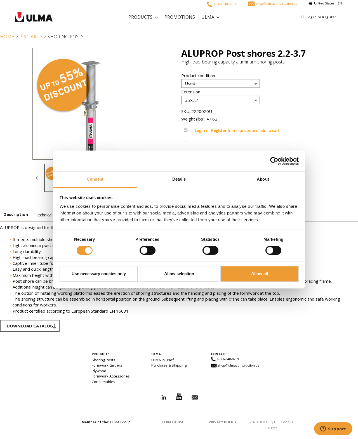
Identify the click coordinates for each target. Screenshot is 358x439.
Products (140, 17)
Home (7, 36)
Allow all (259, 273)
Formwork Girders (107, 365)
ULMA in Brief (162, 359)
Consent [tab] (95, 179)
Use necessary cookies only (99, 273)
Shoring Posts (103, 359)
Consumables (103, 381)
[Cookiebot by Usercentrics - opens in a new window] (274, 161)
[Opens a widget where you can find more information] (333, 429)
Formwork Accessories (111, 376)
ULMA (207, 17)
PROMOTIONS (179, 17)
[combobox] (271, 17)
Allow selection (179, 273)
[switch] (148, 250)
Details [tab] (179, 179)
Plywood (99, 370)
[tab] (15, 214)
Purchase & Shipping (169, 365)
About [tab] (263, 179)
